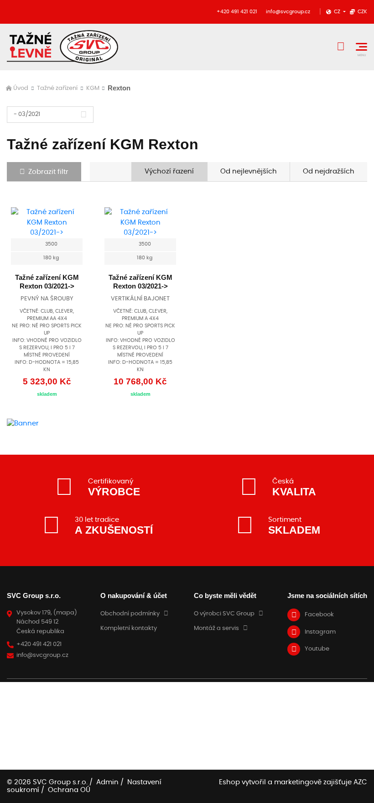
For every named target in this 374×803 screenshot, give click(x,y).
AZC (360, 782)
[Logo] (62, 47)
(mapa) (65, 613)
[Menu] (361, 47)
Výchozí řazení (169, 171)
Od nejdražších (328, 171)
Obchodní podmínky (130, 614)
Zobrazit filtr (48, 171)
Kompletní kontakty (128, 628)
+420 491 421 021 (237, 11)
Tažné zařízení (57, 88)
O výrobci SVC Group (224, 614)
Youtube (317, 649)
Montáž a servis (216, 628)
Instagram (320, 632)
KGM (92, 88)
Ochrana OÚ (69, 790)
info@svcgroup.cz (288, 11)
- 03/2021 (27, 114)
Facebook (319, 615)
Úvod (20, 88)
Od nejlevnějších (248, 171)
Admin (107, 782)
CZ (338, 11)
